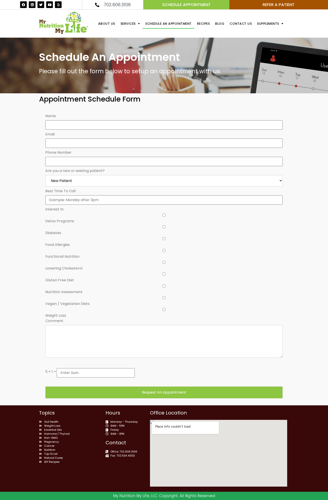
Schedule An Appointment (168, 23)
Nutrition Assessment (64, 292)
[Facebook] (23, 4)
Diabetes (53, 233)
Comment (54, 321)
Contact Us (241, 23)
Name (50, 116)
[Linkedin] (32, 4)
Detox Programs (59, 221)
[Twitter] (40, 4)
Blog (219, 23)
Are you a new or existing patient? (75, 171)
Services (128, 23)
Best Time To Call (60, 191)
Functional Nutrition (62, 256)
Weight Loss (55, 315)
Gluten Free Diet (59, 280)
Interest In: (54, 209)
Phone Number (58, 152)
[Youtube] (49, 4)
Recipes (203, 23)
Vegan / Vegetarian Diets (67, 304)
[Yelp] (58, 4)
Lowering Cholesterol (63, 268)
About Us (106, 23)
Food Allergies (57, 245)
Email (50, 134)
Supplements (268, 23)
